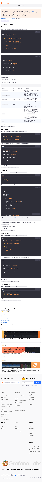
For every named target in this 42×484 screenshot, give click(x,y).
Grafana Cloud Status (5, 419)
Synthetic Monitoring (5, 409)
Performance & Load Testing (6, 411)
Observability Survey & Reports (21, 431)
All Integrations (32, 392)
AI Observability (18, 392)
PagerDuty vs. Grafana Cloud (34, 453)
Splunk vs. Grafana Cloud (34, 454)
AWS (30, 395)
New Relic (31, 404)
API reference (13, 18)
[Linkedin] (34, 477)
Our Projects (3, 424)
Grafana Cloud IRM (28, 14)
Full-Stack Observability (19, 394)
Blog (16, 426)
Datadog (30, 402)
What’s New (3, 417)
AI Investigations (4, 416)
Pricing (2, 394)
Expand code (36, 213)
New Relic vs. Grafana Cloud (34, 451)
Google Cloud (31, 397)
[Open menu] (40, 3)
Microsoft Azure (32, 399)
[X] (32, 477)
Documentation (3, 18)
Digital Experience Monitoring (20, 400)
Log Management (18, 408)
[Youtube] (38, 477)
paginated (14, 217)
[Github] (36, 477)
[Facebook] (30, 477)
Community (17, 428)
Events (16, 430)
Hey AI (30, 438)
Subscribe (37, 382)
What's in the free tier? (5, 395)
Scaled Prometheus (18, 402)
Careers (30, 426)
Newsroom (31, 430)
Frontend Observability (5, 407)
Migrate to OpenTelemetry (20, 410)
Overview (2, 392)
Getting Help (31, 435)
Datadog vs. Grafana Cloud (34, 444)
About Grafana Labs (33, 424)
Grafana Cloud (29, 470)
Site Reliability (17, 407)
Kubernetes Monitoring (5, 402)
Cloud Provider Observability (20, 398)
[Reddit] (40, 477)
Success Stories (32, 431)
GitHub (2, 426)
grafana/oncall (34, 11)
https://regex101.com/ (33, 102)
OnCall (8, 18)
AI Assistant (3, 397)
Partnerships (31, 428)
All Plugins (31, 394)
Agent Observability (5, 399)
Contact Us (31, 433)
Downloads (3, 428)
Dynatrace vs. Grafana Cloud (34, 446)
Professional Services (33, 437)
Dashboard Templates (5, 430)
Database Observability (5, 406)
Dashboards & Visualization (6, 404)
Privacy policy (35, 385)
